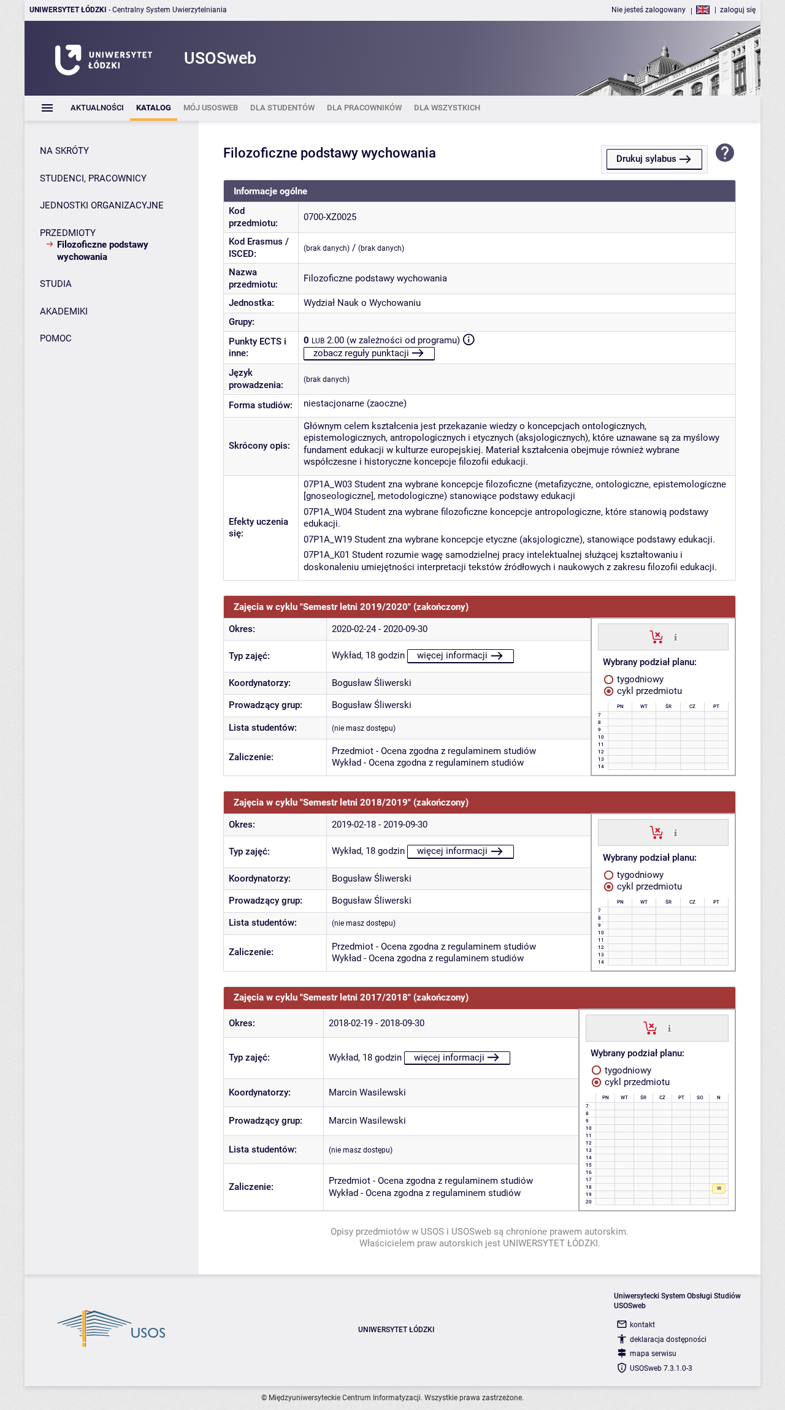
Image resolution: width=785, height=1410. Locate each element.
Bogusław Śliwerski (372, 682)
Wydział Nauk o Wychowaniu (362, 302)
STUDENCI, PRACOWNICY (93, 178)
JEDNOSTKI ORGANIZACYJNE (102, 205)
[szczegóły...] (675, 636)
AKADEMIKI (64, 311)
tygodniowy (639, 679)
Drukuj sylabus (646, 158)
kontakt (642, 1324)
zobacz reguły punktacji (361, 353)
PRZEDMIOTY (68, 232)
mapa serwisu (653, 1353)
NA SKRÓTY (64, 150)
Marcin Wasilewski (367, 1092)
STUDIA (56, 283)
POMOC (56, 338)
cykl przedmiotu (648, 690)
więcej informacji (452, 655)
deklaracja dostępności (668, 1339)
